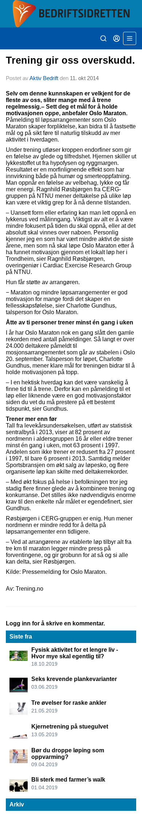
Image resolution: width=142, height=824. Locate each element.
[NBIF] (71, 13)
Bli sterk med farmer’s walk (68, 779)
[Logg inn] (116, 38)
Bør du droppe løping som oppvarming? (67, 753)
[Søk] (103, 38)
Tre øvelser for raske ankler (68, 703)
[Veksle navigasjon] (129, 38)
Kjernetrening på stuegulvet (69, 726)
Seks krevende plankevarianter (74, 679)
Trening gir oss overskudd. (70, 60)
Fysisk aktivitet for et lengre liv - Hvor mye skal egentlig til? (74, 653)
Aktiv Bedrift (43, 78)
